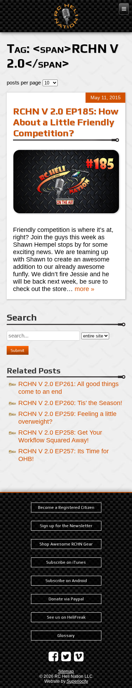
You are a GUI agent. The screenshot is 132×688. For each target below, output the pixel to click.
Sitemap (66, 671)
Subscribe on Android (66, 580)
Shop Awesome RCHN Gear (66, 544)
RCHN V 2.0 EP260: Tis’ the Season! (70, 402)
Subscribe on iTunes (66, 562)
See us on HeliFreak (66, 617)
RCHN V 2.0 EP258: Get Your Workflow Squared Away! (60, 436)
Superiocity (77, 681)
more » (84, 288)
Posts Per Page (24, 83)
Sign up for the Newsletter (66, 525)
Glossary (66, 635)
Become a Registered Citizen (66, 507)
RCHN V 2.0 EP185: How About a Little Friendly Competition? (65, 122)
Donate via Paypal (66, 599)
